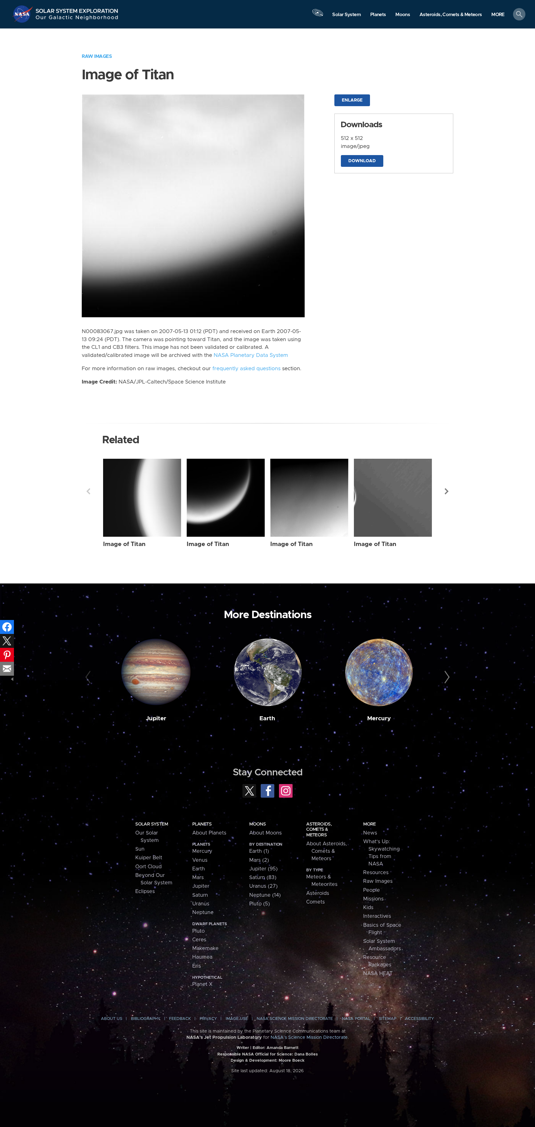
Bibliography (145, 1019)
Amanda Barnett (282, 1048)
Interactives (377, 916)
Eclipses (145, 891)
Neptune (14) (265, 895)
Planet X (202, 984)
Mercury (379, 719)
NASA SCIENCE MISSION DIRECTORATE (295, 1019)
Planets (201, 824)
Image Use (237, 1019)
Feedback (180, 1019)
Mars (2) (259, 860)
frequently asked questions (246, 368)
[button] (498, 14)
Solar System (151, 824)
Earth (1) (259, 851)
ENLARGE (352, 100)
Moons (257, 824)
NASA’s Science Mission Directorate (309, 1037)
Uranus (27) (263, 886)
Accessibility (419, 1019)
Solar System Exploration (77, 9)
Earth (267, 719)
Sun (140, 849)
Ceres (199, 939)
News (370, 832)
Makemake (205, 948)
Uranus (200, 903)
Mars (198, 877)
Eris (196, 966)
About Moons (265, 832)
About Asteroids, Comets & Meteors (326, 851)
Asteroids (317, 893)
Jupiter (156, 719)
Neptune (203, 912)
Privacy (208, 1019)
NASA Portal (356, 1019)
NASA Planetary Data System (251, 355)
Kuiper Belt (148, 857)
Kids (368, 907)
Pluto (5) (259, 903)
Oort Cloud (148, 866)
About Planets (209, 832)
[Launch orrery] (317, 15)
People (371, 890)
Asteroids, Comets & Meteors (319, 829)
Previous (88, 491)
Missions (373, 898)
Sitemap (387, 1019)
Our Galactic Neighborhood (77, 19)
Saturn (200, 895)
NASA (23, 14)
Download (362, 161)
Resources (376, 872)
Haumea (202, 957)
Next (446, 491)
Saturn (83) (262, 877)
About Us (111, 1019)
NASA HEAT (378, 973)
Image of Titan (124, 544)
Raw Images (97, 56)
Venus (199, 860)
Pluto (198, 931)
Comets (315, 901)
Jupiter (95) (263, 868)
